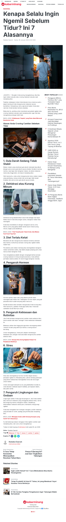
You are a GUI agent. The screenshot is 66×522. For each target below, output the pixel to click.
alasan (24, 433)
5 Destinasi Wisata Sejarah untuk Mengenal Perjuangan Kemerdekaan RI (55, 133)
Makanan (11, 433)
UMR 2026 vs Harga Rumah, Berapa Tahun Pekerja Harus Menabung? (53, 154)
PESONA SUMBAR (50, 4)
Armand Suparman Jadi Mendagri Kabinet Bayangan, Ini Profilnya (55, 122)
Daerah (16, 1)
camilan (30, 433)
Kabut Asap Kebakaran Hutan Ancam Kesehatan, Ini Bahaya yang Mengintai (55, 166)
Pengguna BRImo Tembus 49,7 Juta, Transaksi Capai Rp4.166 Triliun (55, 101)
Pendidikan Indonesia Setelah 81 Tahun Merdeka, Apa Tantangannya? (55, 177)
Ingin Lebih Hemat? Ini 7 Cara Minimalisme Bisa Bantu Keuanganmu (31, 472)
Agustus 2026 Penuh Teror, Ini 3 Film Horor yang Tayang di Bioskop (55, 143)
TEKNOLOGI (61, 4)
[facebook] (12, 436)
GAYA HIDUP (32, 1)
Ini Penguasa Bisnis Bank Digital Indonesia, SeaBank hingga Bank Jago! (55, 198)
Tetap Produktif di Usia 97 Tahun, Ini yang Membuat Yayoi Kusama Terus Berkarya (33, 482)
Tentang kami (33, 504)
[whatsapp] (15, 436)
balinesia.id (22, 427)
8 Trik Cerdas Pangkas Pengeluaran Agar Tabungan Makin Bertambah (34, 493)
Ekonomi (39, 1)
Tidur (18, 433)
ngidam (37, 433)
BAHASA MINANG (31, 4)
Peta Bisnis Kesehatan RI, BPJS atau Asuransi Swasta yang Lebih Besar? (55, 111)
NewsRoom (8, 1)
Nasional (41, 4)
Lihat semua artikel (14, 444)
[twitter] (18, 436)
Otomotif (23, 1)
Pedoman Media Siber (33, 506)
